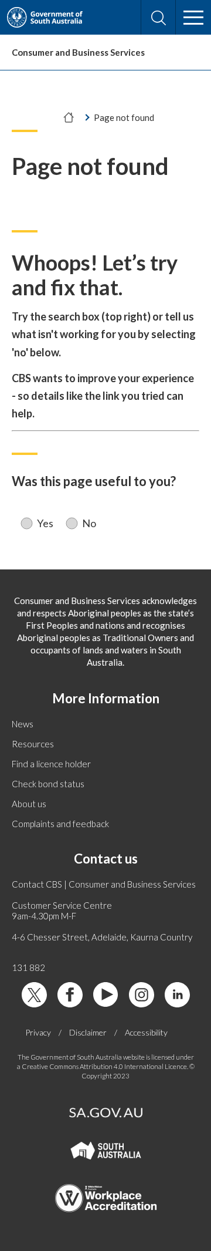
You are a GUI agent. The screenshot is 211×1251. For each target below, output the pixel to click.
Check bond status (48, 783)
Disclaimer (88, 1032)
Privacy (38, 1032)
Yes (45, 523)
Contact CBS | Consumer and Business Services (104, 884)
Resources (33, 744)
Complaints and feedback (60, 823)
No (89, 523)
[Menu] (193, 17)
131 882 (28, 967)
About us (29, 803)
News (22, 724)
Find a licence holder (51, 763)
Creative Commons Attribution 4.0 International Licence (104, 1066)
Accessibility (146, 1032)
